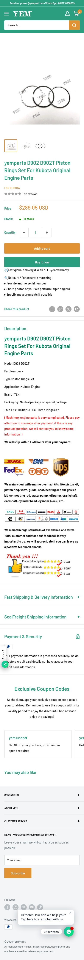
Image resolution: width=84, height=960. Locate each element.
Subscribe (18, 873)
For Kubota (12, 188)
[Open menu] (6, 13)
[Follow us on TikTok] (40, 907)
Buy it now (42, 262)
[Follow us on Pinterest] (24, 907)
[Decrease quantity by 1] (23, 232)
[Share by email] (77, 309)
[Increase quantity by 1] (46, 232)
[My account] (67, 13)
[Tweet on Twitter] (68, 309)
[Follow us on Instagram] (15, 907)
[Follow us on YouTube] (32, 907)
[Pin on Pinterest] (60, 309)
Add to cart (42, 248)
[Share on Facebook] (52, 309)
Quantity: (10, 232)
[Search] (74, 25)
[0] (76, 13)
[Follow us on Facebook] (7, 907)
